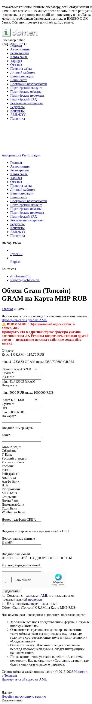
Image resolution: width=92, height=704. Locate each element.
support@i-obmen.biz (25, 280)
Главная (7, 309)
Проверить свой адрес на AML (24, 320)
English (15, 262)
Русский (16, 254)
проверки (35, 599)
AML (44, 595)
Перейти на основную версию (24, 696)
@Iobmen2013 (20, 276)
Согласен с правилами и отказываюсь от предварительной (38, 597)
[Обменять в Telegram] (46, 688)
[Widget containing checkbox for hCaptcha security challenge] (34, 580)
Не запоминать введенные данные (31, 603)
